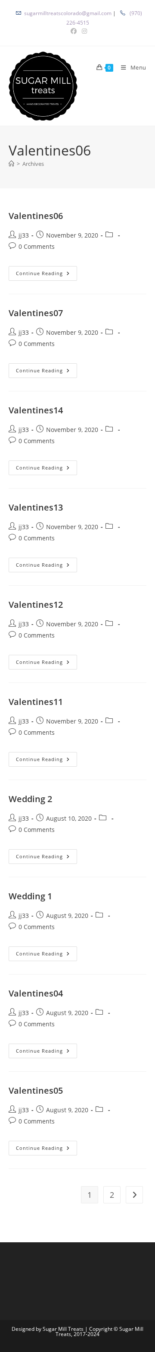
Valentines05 (36, 1090)
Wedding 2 (30, 799)
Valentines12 (36, 604)
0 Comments (37, 246)
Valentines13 (36, 507)
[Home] (11, 164)
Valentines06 (36, 216)
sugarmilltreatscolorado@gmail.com (68, 13)
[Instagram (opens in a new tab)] (83, 31)
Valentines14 (36, 410)
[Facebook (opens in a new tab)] (73, 31)
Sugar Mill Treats (63, 1329)
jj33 (24, 235)
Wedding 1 (30, 896)
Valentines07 (36, 313)
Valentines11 (36, 702)
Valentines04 (36, 993)
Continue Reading (46, 273)
